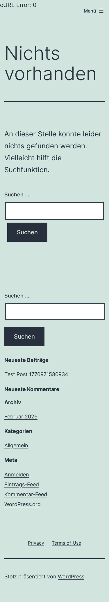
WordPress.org (22, 504)
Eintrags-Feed (21, 484)
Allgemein (16, 445)
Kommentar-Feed (25, 494)
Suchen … (16, 194)
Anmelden (16, 474)
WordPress (71, 576)
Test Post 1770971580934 (36, 374)
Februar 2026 (20, 416)
